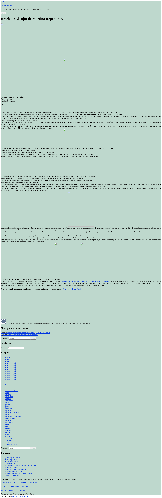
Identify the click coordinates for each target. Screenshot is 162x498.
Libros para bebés (11, 467)
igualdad (8, 411)
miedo (7, 428)
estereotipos (9, 401)
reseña (88, 323)
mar (6, 426)
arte (6, 381)
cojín (65, 323)
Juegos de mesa (10, 463)
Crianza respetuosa (11, 461)
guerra (7, 405)
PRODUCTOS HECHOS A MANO (14, 490)
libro (64, 289)
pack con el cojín (76, 289)
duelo (7, 393)
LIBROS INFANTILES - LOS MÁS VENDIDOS (19, 483)
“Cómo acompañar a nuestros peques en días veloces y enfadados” (85, 281)
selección (8, 438)
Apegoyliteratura (7, 5)
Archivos (4, 348)
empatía (8, 399)
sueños (7, 442)
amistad (8, 357)
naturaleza (8, 434)
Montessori (9, 430)
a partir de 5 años (11, 371)
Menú (3, 13)
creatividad (9, 389)
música (7, 432)
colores (7, 387)
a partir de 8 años (11, 377)
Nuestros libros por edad (13, 471)
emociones (71, 323)
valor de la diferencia (12, 444)
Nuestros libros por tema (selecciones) (18, 473)
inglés (7, 414)
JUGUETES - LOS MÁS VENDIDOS (15, 487)
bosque (7, 385)
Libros (41, 323)
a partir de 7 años (11, 375)
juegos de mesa (10, 418)
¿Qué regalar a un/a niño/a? (14, 458)
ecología (8, 395)
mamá (7, 424)
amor (7, 359)
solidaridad (9, 440)
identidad (8, 409)
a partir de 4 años (56, 323)
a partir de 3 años (11, 367)
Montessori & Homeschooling (15, 469)
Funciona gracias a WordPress (23, 494)
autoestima (9, 383)
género (7, 407)
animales (8, 361)
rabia (77, 323)
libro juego (9, 422)
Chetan (14, 496)
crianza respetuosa (11, 391)
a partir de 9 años (11, 379)
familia (7, 403)
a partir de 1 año (11, 363)
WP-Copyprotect (23, 496)
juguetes (8, 420)
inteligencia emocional (13, 416)
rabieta (82, 323)
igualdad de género (12, 412)
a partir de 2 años (11, 365)
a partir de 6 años (11, 373)
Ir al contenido (6, 2)
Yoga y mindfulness (12, 475)
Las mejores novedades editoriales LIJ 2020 (20, 465)
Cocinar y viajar (10, 460)
